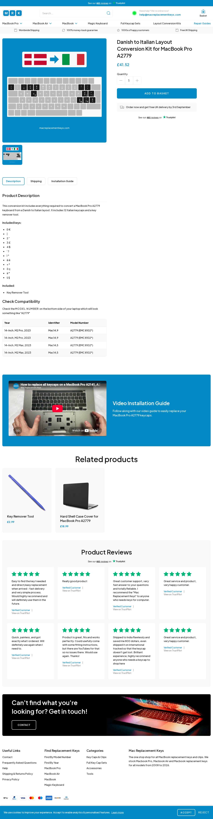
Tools (90, 773)
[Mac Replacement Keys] (12, 13)
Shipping (36, 181)
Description (13, 181)
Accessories (94, 768)
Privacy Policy (10, 779)
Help (5, 768)
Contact (24, 725)
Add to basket (157, 93)
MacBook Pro (10, 23)
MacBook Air (40, 23)
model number (27, 308)
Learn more (117, 812)
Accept (186, 812)
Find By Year (51, 762)
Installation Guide (62, 181)
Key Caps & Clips (96, 757)
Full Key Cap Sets (97, 762)
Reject (203, 812)
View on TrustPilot (21, 613)
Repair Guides (202, 23)
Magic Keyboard (98, 23)
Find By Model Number (57, 757)
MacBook (68, 23)
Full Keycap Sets (130, 23)
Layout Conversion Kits (167, 23)
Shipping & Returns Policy (17, 773)
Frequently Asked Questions (19, 762)
